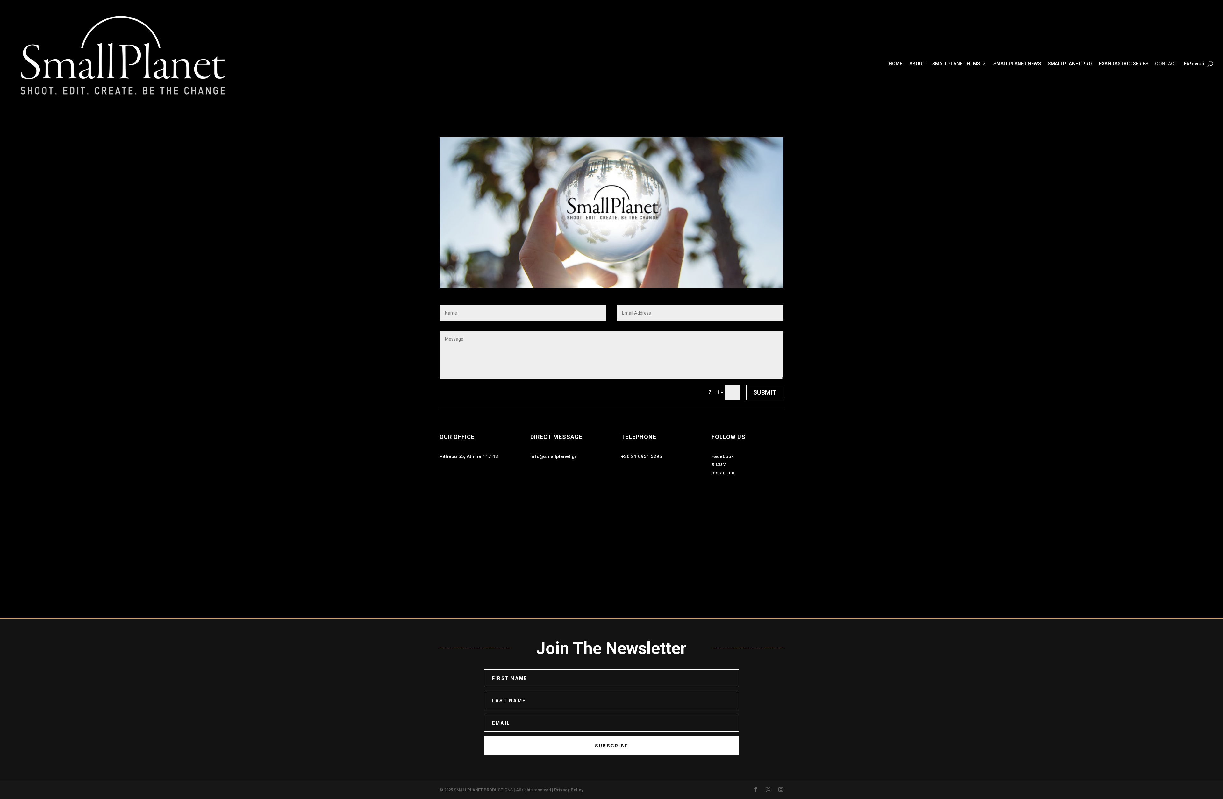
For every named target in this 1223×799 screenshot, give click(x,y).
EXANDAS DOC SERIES (1123, 64)
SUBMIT (764, 392)
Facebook (723, 456)
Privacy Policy (568, 790)
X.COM (719, 464)
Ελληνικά (1194, 64)
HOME (895, 64)
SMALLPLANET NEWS (1017, 64)
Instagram (723, 473)
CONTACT (1166, 64)
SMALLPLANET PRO (1070, 64)
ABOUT (917, 64)
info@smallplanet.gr (553, 456)
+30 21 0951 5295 (641, 456)
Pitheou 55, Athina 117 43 (469, 456)
